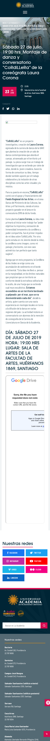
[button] (47, 702)
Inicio (5, 23)
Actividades (13, 23)
